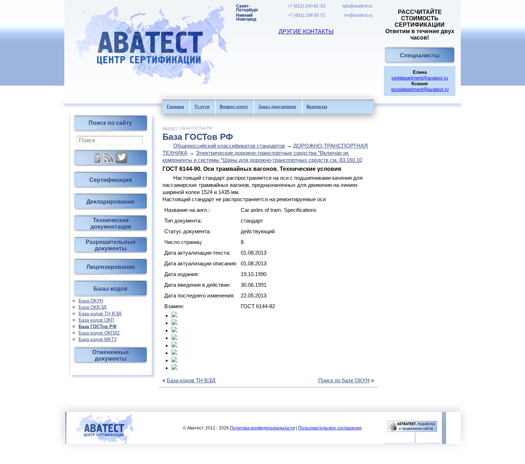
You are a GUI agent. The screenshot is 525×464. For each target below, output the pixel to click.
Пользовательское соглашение (330, 427)
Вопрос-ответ (234, 106)
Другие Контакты (306, 32)
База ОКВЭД (92, 307)
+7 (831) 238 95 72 (306, 15)
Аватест (169, 128)
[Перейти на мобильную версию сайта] (97, 155)
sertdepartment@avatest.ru (419, 78)
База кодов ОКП (96, 320)
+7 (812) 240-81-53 (306, 6)
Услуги (201, 106)
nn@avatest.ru (358, 15)
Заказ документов (277, 106)
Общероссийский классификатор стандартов (229, 146)
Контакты (316, 106)
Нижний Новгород (246, 17)
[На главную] (146, 49)
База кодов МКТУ (98, 339)
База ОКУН (91, 301)
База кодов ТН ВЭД (100, 313)
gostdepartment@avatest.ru (420, 89)
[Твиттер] (121, 155)
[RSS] (108, 155)
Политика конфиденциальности (262, 427)
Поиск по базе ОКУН (344, 380)
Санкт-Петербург (247, 8)
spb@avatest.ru (357, 6)
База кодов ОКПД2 (99, 333)
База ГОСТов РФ (97, 326)
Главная (175, 106)
